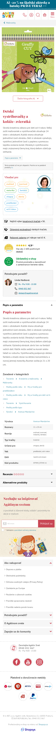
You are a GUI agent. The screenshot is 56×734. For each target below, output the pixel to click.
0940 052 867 (25, 288)
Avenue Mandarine (26, 411)
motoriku (10, 190)
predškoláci (11, 203)
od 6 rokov (11, 209)
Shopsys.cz (43, 724)
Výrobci (9, 411)
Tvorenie (10, 378)
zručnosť (10, 184)
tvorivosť (23, 184)
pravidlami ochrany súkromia (25, 530)
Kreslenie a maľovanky (29, 378)
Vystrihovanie (25, 403)
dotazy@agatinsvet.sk (28, 293)
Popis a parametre (13, 305)
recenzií (19, 251)
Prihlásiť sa (46, 523)
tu (12, 167)
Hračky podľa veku (14, 387)
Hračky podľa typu (14, 407)
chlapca (9, 196)
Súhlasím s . (20, 530)
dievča (21, 196)
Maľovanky (11, 22)
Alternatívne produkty (15, 482)
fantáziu (23, 190)
